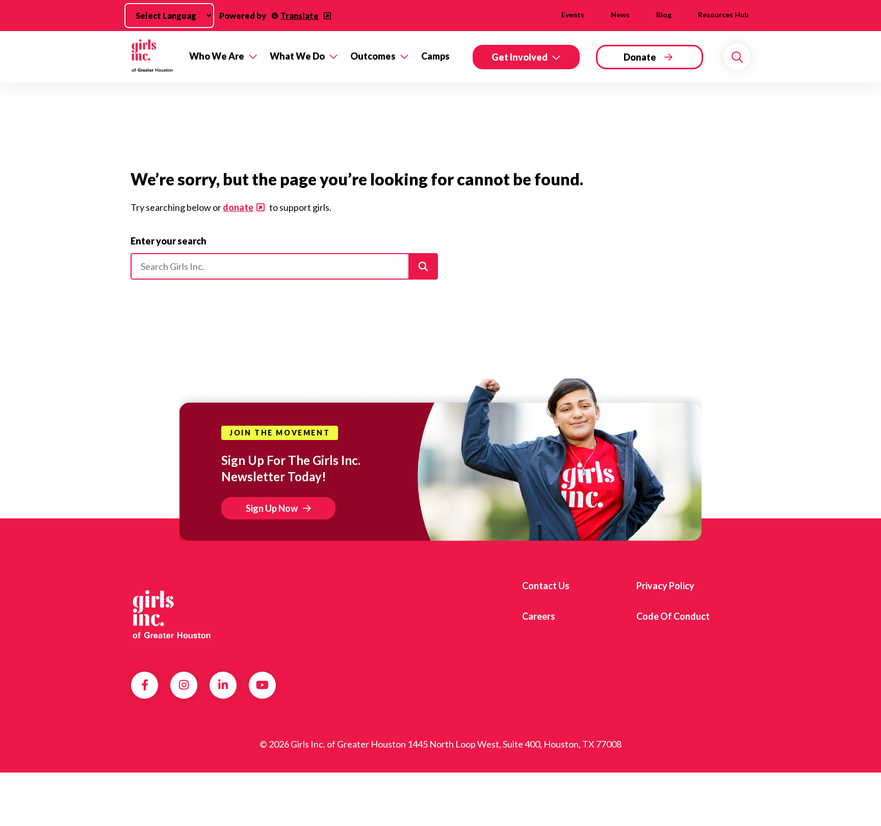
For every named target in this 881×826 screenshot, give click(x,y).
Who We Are (216, 56)
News (620, 14)
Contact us (545, 585)
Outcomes (373, 56)
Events (572, 14)
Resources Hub (723, 14)
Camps (435, 56)
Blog (663, 14)
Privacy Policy (665, 585)
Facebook (144, 685)
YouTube (262, 685)
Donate (640, 57)
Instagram (184, 685)
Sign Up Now (272, 508)
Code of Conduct (673, 616)
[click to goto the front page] (172, 612)
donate (238, 207)
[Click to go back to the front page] (153, 56)
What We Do (297, 56)
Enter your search (168, 240)
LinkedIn (223, 685)
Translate (299, 15)
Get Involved (519, 57)
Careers (538, 616)
